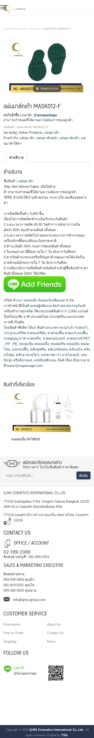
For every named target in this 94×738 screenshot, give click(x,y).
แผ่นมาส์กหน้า (46, 138)
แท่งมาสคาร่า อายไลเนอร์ (59, 355)
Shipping (9, 641)
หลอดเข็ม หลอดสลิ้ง (33, 344)
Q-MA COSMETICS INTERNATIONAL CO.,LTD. (34, 493)
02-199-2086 (17, 551)
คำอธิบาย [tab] (16, 157)
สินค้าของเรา (13, 23)
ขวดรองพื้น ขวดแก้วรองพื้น (67, 333)
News (51, 641)
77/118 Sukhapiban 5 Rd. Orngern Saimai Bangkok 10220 (46, 501)
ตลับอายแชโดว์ (27, 355)
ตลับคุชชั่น (37, 349)
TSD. (64, 735)
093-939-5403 (13, 579)
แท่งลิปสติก (42, 360)
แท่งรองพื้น (19, 349)
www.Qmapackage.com (24, 366)
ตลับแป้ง (75, 349)
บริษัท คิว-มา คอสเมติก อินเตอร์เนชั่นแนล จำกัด (39, 300)
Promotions (12, 624)
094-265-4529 (13, 590)
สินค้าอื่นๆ (64, 360)
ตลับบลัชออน (57, 349)
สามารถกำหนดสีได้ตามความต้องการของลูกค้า (38, 120)
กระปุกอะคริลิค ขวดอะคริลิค (25, 333)
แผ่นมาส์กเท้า (69, 138)
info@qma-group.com (29, 600)
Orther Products (14, 28)
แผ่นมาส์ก (34, 28)
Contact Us (55, 633)
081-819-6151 (13, 585)
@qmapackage (45, 115)
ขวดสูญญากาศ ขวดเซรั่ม (22, 338)
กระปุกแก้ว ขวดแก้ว (72, 327)
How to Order (13, 633)
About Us (54, 624)
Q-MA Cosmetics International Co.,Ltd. (56, 729)
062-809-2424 (39, 557)
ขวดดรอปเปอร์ (53, 338)
